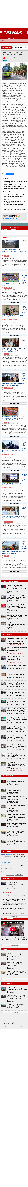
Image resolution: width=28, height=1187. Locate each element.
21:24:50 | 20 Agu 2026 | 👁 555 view (15, 695)
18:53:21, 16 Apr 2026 (14, 389)
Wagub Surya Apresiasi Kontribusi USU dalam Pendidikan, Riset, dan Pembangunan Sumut (17, 719)
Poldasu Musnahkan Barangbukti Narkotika (14, 188)
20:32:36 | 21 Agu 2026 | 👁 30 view (15, 661)
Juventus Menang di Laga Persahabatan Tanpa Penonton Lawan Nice (16, 624)
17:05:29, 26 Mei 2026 (14, 355)
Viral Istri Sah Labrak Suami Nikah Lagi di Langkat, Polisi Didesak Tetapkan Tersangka (17, 692)
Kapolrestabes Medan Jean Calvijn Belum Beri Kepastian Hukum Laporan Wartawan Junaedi (17, 640)
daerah (14, 218)
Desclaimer (17, 1022)
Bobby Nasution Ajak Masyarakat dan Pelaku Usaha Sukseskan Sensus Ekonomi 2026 (16, 683)
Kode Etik (7, 1023)
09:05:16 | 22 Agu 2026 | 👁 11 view (15, 643)
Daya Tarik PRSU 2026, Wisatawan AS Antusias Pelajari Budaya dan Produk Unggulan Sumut (16, 964)
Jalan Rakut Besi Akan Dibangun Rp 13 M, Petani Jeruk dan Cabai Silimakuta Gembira (14, 938)
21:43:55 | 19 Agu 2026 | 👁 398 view (15, 768)
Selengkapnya (14, 979)
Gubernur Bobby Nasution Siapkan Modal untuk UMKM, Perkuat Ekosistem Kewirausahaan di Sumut (17, 710)
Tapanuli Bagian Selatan (8, 25)
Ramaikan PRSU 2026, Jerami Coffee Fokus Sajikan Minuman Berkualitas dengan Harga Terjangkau (17, 955)
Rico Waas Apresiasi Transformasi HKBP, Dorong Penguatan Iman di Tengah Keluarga (17, 649)
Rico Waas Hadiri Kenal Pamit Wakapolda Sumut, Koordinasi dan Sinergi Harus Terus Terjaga (17, 658)
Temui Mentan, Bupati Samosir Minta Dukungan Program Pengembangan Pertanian (15, 832)
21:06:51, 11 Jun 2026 (14, 320)
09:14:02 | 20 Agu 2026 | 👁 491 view (15, 758)
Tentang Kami (4, 1022)
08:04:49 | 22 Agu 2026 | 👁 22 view (15, 652)
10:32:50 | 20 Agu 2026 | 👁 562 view (15, 749)
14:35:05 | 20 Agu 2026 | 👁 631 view (15, 731)
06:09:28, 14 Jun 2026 (17, 289)
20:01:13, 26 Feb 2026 (14, 456)
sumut (10, 218)
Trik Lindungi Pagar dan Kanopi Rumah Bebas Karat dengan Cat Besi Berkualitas (16, 755)
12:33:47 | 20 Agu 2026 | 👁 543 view (15, 740)
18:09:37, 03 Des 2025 (14, 523)
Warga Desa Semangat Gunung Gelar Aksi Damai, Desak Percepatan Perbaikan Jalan (16, 728)
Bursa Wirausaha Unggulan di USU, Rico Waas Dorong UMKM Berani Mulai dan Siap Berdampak (17, 701)
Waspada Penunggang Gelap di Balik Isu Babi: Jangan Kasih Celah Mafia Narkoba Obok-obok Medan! (13, 418)
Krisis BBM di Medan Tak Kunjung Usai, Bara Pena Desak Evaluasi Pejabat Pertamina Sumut (16, 997)
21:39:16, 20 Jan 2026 (14, 488)
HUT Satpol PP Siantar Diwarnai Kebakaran (14, 184)
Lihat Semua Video (15, 945)
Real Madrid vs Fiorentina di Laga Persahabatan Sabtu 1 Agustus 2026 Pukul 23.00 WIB (16, 597)
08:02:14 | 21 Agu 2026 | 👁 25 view (15, 686)
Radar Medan (5, 257)
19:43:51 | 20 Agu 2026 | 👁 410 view (15, 713)
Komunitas (5, 60)
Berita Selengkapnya (14, 270)
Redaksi (11, 1022)
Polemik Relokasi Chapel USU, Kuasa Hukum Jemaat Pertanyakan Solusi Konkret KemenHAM (17, 674)
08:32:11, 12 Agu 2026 (14, 257)
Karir (12, 1023)
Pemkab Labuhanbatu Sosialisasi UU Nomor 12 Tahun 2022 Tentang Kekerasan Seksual (17, 798)
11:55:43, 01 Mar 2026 (14, 423)
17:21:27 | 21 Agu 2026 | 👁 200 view (15, 668)
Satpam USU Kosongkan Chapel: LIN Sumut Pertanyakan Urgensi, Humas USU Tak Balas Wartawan (16, 737)
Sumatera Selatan (6, 12)
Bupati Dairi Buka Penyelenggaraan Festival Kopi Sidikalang (16, 884)
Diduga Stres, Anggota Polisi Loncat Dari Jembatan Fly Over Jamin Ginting (16, 841)
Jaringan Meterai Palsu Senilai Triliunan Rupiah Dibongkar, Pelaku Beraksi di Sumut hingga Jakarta (17, 746)
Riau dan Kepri (5, 19)
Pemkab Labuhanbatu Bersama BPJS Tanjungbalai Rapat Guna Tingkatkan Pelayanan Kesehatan (15, 209)
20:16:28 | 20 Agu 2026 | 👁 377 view (15, 704)
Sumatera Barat (5, 15)
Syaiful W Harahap (6, 289)
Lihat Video (4, 942)
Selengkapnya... (14, 916)
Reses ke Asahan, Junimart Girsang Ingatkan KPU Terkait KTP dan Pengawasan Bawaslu (17, 781)
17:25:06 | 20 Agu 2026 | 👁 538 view (15, 722)
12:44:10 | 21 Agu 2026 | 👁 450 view (15, 677)
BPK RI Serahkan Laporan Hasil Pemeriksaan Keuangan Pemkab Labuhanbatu (16, 807)
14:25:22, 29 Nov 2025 (14, 557)
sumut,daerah (9, 173)
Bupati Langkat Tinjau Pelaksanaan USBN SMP (15, 186)
